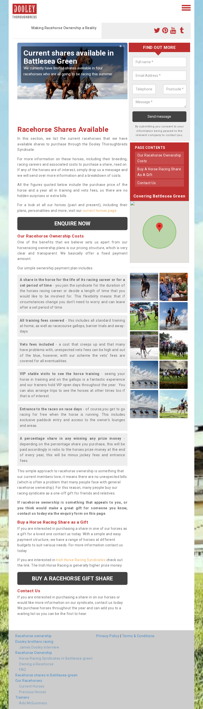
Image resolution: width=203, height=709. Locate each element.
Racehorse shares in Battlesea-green (46, 675)
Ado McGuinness (33, 703)
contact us (146, 183)
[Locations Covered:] (15, 7)
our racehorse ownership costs (159, 158)
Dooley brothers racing (34, 642)
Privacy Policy (107, 636)
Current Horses (31, 686)
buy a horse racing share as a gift (159, 172)
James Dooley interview (39, 647)
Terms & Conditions (138, 636)
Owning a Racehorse (36, 664)
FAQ (22, 669)
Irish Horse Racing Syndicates (81, 560)
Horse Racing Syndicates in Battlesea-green (56, 658)
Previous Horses (32, 692)
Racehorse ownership (33, 636)
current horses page (100, 211)
